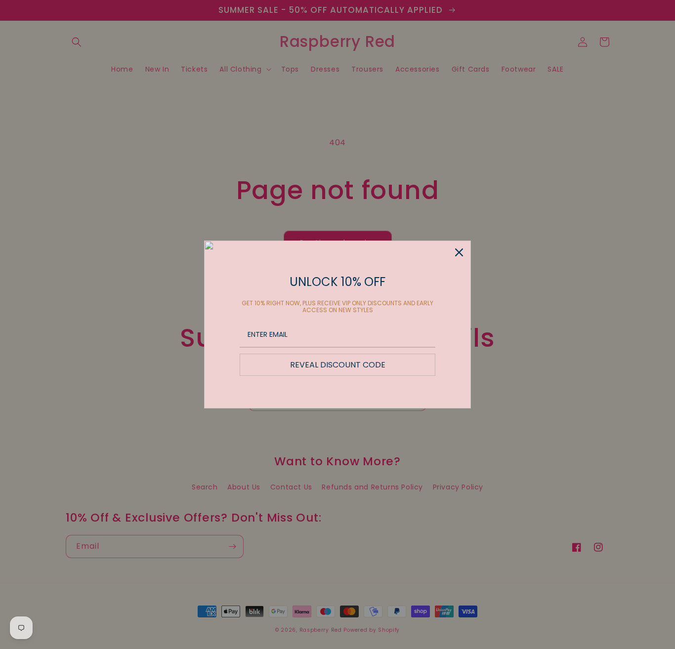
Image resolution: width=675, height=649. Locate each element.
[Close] (459, 252)
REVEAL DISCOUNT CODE (337, 364)
